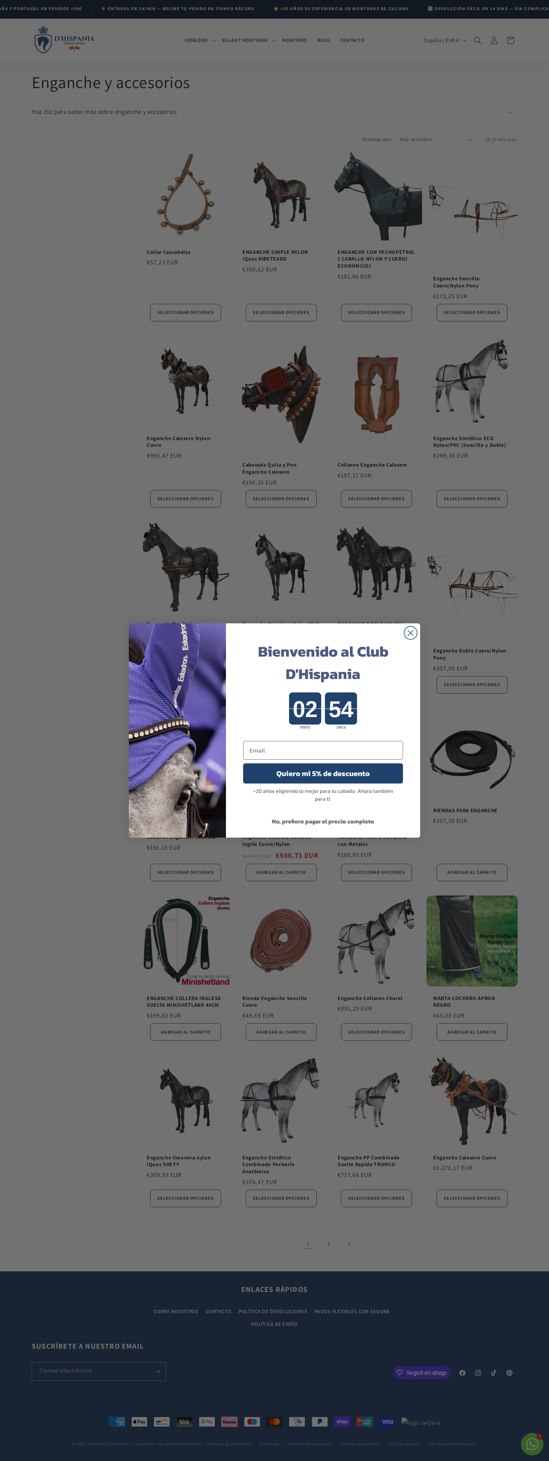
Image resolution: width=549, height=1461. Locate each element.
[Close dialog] (410, 632)
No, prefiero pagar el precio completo (323, 821)
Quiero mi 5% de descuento (323, 773)
